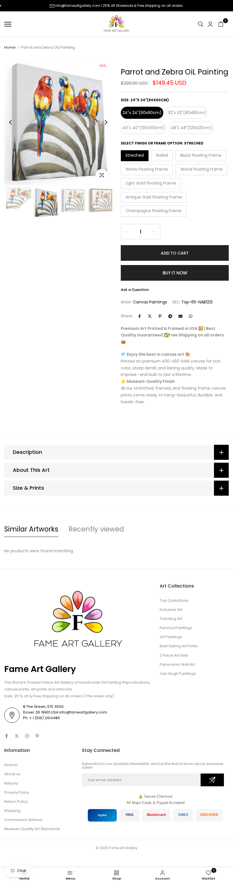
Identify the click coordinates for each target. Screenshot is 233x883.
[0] (220, 24)
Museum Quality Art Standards (32, 829)
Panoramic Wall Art (177, 664)
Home (10, 47)
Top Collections (174, 600)
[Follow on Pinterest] (37, 736)
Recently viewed (96, 529)
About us (12, 774)
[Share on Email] (180, 316)
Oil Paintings (171, 637)
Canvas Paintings (150, 302)
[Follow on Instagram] (27, 736)
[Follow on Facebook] (6, 736)
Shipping (12, 810)
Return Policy (16, 801)
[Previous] (15, 122)
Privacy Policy (16, 792)
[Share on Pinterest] (160, 316)
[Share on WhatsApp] (190, 316)
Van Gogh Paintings (178, 673)
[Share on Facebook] (139, 316)
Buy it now (175, 273)
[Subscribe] (212, 780)
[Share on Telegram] (170, 316)
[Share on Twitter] (149, 316)
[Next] (101, 122)
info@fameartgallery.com (77, 5)
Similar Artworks (31, 529)
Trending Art (171, 618)
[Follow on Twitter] (16, 736)
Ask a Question (135, 289)
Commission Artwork (23, 819)
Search (11, 765)
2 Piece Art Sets (174, 655)
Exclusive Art (171, 609)
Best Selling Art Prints (178, 646)
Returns (11, 783)
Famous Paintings (176, 627)
